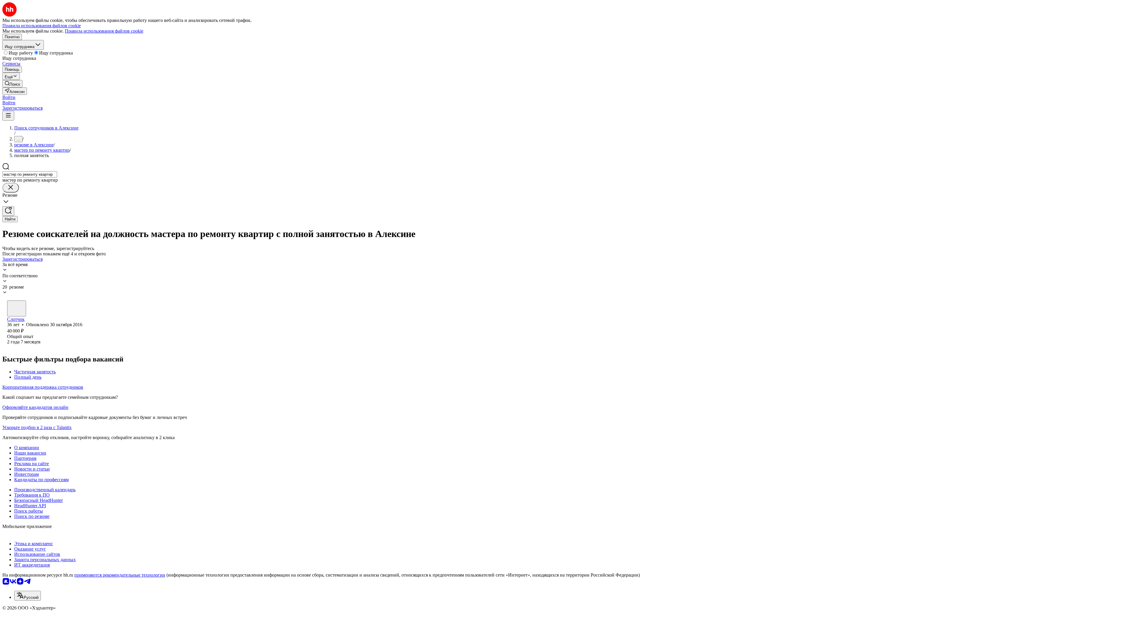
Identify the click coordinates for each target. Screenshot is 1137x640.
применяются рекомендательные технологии (119, 574)
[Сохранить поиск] (8, 211)
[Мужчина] (16, 308)
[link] (12, 83)
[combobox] (29, 174)
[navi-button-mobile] (8, 116)
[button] (8, 97)
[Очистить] (10, 188)
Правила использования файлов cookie (104, 30)
